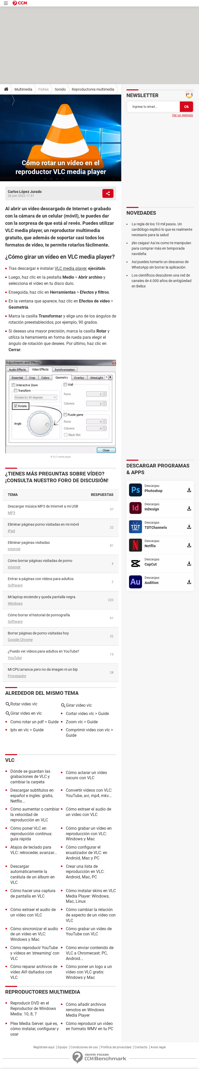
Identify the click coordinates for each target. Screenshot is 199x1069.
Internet (14, 549)
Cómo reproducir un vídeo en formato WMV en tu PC (89, 1026)
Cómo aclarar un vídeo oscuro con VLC (86, 775)
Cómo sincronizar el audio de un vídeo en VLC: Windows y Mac (34, 934)
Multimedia (23, 89)
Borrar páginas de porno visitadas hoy (38, 633)
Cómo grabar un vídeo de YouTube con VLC (89, 931)
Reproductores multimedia (93, 89)
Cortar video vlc (80, 713)
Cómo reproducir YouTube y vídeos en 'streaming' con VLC (34, 953)
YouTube (15, 658)
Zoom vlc (74, 721)
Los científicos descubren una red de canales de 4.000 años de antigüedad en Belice (161, 280)
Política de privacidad (116, 1047)
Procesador (17, 676)
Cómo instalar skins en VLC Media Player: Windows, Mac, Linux (91, 896)
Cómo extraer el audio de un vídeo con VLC (88, 812)
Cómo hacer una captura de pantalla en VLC (32, 893)
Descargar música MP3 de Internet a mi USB (43, 506)
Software (15, 585)
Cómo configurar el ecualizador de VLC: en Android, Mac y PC (86, 853)
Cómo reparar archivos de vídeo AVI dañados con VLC (33, 972)
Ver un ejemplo (182, 115)
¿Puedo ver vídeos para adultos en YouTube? (43, 651)
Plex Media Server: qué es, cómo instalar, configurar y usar (34, 1029)
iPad (11, 531)
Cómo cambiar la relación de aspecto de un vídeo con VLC (91, 915)
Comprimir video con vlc (88, 729)
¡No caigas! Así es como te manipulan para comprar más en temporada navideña (161, 248)
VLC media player (70, 268)
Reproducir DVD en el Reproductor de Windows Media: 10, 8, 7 (33, 1008)
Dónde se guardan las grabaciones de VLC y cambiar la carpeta (30, 777)
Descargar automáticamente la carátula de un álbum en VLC (32, 874)
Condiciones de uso (84, 1047)
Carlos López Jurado (25, 192)
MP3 (11, 513)
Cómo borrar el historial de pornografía (39, 615)
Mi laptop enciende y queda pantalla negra (41, 597)
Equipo (62, 1047)
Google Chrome (20, 640)
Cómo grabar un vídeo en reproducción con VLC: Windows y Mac (89, 834)
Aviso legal (158, 1047)
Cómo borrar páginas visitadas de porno (40, 561)
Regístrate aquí (43, 1047)
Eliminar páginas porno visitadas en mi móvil (43, 524)
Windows (15, 603)
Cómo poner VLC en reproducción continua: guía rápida (31, 834)
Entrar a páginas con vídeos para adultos (41, 579)
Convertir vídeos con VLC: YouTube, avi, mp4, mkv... (89, 793)
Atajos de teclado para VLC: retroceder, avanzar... (33, 850)
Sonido (60, 89)
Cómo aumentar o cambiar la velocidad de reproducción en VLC (34, 814)
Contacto (140, 1047)
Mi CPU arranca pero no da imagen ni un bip (43, 669)
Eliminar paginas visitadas (29, 542)
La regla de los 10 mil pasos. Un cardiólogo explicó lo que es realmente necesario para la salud (162, 229)
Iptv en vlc (19, 729)
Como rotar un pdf (27, 721)
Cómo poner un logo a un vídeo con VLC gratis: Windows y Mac (89, 972)
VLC (7, 100)
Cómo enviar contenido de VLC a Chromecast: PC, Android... (89, 953)
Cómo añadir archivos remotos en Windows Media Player (86, 1010)
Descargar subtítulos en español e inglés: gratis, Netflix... (32, 796)
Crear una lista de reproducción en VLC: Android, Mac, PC (85, 872)
